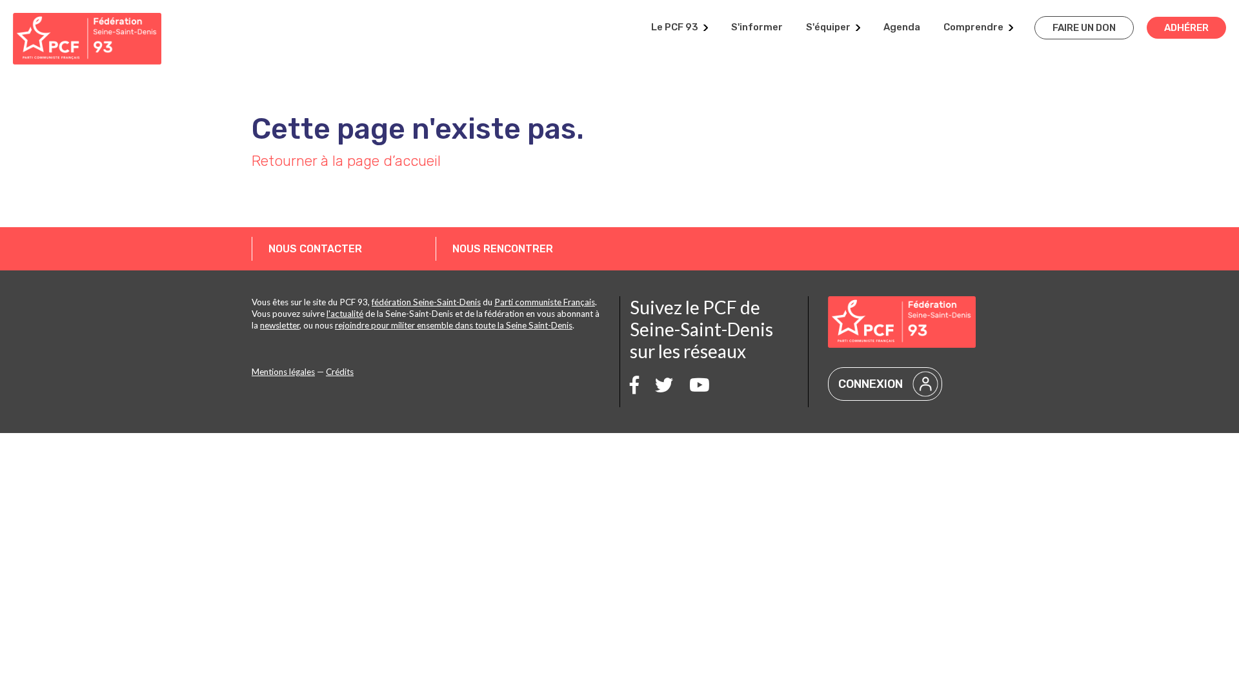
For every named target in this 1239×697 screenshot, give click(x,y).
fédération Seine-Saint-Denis (426, 302)
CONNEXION (870, 384)
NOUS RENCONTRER (502, 249)
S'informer (757, 27)
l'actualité (345, 313)
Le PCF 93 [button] (674, 27)
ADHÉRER (1186, 28)
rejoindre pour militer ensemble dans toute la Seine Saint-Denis (453, 325)
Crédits (340, 372)
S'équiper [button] (828, 27)
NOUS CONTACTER (315, 249)
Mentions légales (283, 372)
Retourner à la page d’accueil (346, 161)
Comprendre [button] (973, 27)
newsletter (279, 325)
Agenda (901, 27)
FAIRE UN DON (1084, 28)
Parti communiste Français (544, 302)
